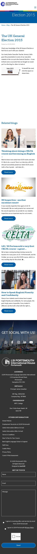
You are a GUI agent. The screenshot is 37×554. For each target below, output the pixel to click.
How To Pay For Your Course (11, 438)
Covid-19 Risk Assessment (10, 455)
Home (3, 25)
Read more (8, 172)
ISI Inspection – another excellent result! (13, 201)
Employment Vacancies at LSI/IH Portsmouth (16, 424)
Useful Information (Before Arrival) (13, 428)
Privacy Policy (6, 452)
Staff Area (5, 445)
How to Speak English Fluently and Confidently (17, 293)
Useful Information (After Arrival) (12, 431)
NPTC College (18, 403)
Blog (8, 25)
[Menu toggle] (35, 7)
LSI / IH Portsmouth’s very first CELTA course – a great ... (17, 247)
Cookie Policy (6, 448)
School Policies (6, 421)
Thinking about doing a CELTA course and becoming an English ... (18, 154)
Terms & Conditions (8, 435)
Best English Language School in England (14, 441)
